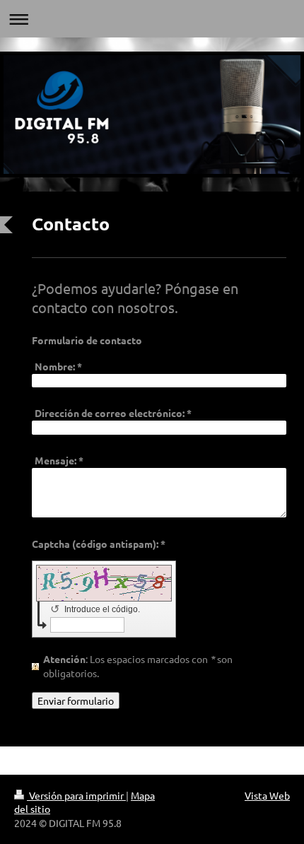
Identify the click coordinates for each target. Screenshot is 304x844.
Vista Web (267, 795)
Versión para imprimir (76, 795)
